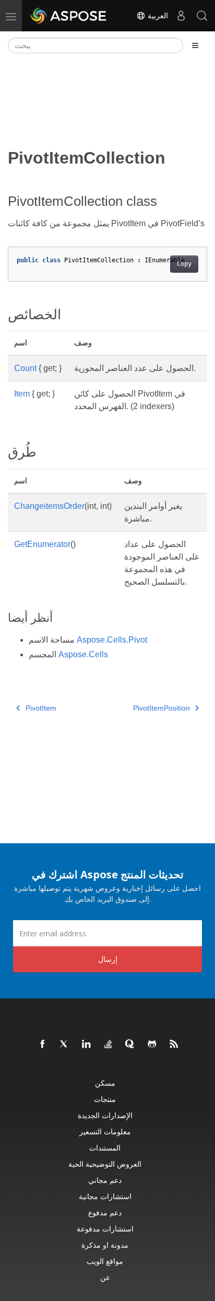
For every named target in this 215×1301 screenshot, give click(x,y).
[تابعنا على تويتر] (64, 1044)
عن (105, 1277)
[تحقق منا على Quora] (130, 1044)
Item (22, 393)
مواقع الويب (105, 1261)
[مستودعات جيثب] (152, 1044)
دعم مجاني (105, 1180)
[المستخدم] (181, 15)
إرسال (107, 959)
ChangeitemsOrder (49, 506)
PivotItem (41, 708)
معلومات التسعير (105, 1131)
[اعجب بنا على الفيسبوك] (43, 1044)
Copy (184, 264)
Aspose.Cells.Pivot (112, 639)
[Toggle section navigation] (195, 45)
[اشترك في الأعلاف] (174, 1044)
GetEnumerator (42, 544)
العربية (157, 15)
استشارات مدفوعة (105, 1229)
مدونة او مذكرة (104, 1245)
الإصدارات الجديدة (105, 1115)
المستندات (105, 1148)
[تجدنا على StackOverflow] (108, 1044)
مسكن (105, 1083)
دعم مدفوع (105, 1212)
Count (25, 368)
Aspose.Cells (83, 654)
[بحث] (202, 15)
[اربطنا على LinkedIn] (86, 1044)
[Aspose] (69, 15)
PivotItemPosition (161, 708)
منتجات (105, 1099)
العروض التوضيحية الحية (104, 1164)
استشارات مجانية (105, 1196)
